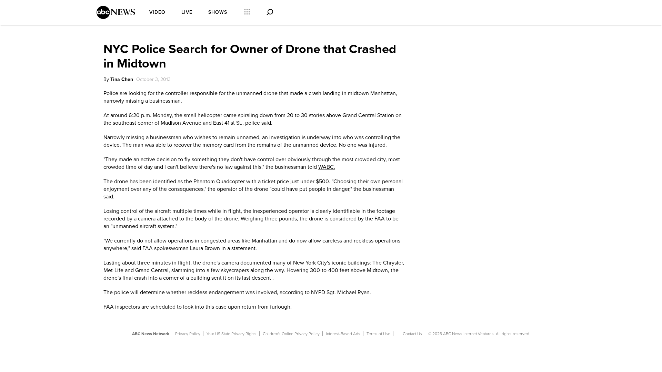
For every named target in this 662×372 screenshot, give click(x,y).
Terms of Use (378, 333)
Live (186, 12)
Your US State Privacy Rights (232, 333)
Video (157, 12)
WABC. (326, 167)
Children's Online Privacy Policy (291, 333)
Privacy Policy (187, 333)
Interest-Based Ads (343, 333)
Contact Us (412, 333)
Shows (217, 12)
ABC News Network (150, 333)
